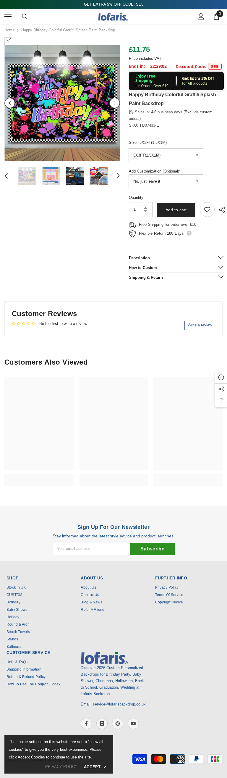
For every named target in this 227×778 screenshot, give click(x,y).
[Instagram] (102, 723)
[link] (39, 476)
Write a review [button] (200, 325)
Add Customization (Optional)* (155, 171)
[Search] (24, 16)
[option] (62, 103)
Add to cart (176, 209)
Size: (148, 142)
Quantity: (137, 197)
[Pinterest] (117, 723)
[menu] (8, 16)
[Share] (220, 210)
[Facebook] (86, 723)
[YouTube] (133, 723)
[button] (9, 103)
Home (9, 30)
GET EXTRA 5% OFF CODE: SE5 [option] (113, 4)
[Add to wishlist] (207, 209)
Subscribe (152, 548)
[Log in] (201, 16)
